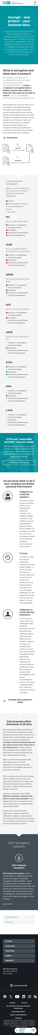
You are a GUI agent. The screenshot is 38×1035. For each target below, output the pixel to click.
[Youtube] (17, 997)
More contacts (7, 974)
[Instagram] (29, 997)
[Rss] (35, 997)
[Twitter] (11, 997)
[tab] (19, 917)
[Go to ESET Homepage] (12, 3)
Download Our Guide (19, 462)
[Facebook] (5, 997)
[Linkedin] (24, 997)
